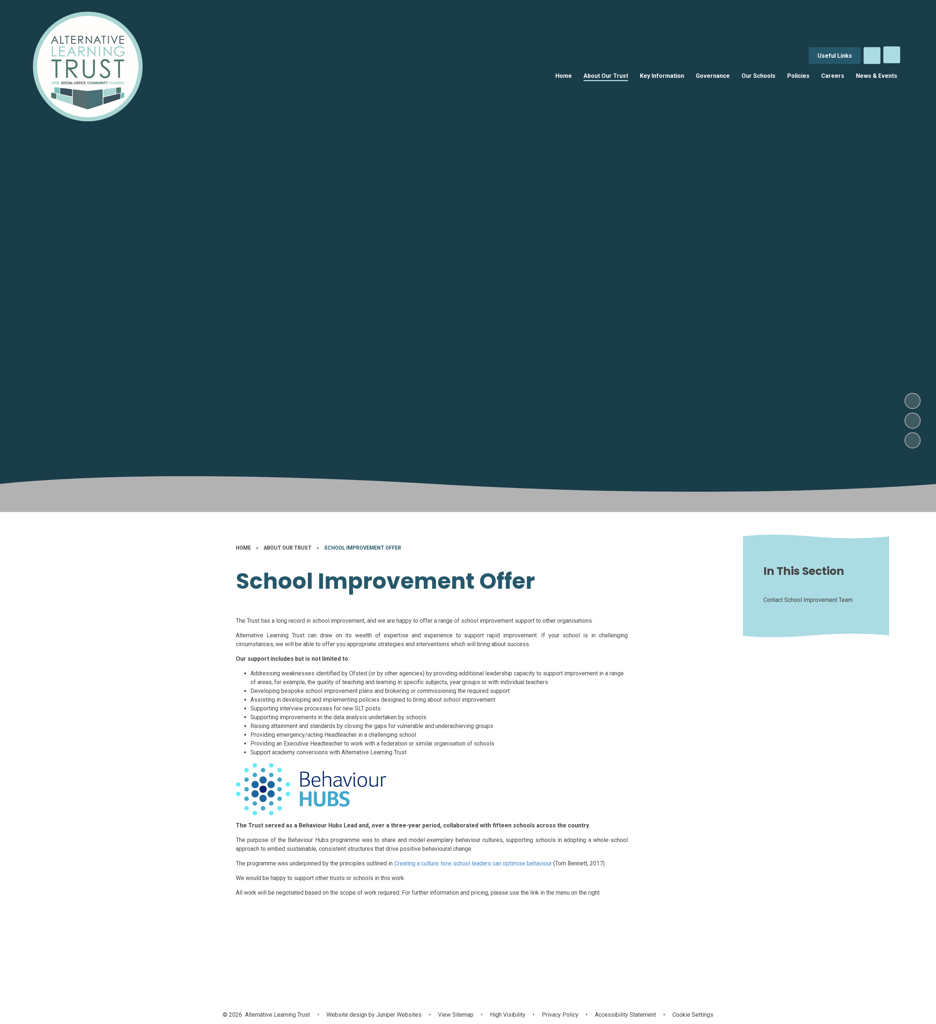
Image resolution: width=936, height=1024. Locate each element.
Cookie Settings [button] (692, 1014)
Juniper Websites (398, 1014)
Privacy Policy (560, 1014)
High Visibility (507, 1014)
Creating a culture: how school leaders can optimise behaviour (473, 863)
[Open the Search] (872, 55)
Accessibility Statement (625, 1014)
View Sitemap (455, 1014)
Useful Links (835, 55)
